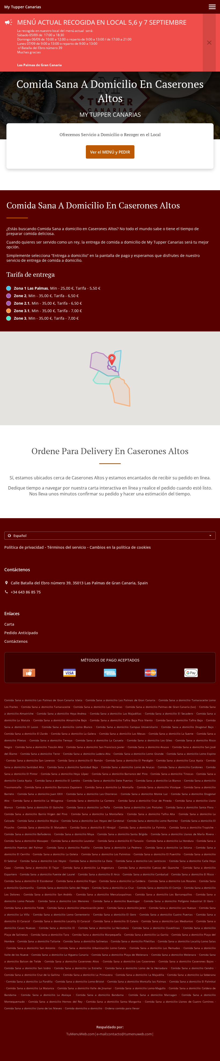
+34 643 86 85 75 (26, 592)
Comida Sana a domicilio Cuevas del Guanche (148, 867)
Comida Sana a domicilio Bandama (100, 995)
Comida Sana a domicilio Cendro (192, 968)
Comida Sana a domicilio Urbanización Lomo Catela (92, 948)
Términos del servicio (66, 547)
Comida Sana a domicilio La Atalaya (46, 995)
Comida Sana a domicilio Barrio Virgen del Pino (35, 814)
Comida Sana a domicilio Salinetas (85, 941)
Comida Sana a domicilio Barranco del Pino (120, 774)
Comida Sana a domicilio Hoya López (65, 774)
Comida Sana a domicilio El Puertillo (157, 854)
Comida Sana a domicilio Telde (24, 908)
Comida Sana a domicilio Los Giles (149, 740)
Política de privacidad (24, 547)
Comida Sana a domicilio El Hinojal (93, 827)
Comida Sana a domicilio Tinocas (172, 774)
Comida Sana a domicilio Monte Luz (144, 794)
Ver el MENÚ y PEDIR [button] (110, 152)
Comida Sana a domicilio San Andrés (48, 894)
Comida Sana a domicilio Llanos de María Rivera (182, 834)
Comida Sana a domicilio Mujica (37, 821)
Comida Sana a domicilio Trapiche (191, 827)
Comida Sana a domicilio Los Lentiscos (141, 861)
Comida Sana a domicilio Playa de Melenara (119, 955)
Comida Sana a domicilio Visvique (159, 787)
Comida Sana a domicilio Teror (40, 754)
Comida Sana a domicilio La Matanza (30, 988)
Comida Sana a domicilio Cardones (180, 767)
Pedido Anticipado (21, 632)
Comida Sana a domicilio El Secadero (169, 713)
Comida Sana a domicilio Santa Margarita (113, 1001)
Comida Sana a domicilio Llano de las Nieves (33, 1008)
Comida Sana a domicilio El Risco (192, 874)
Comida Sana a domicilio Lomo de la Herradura (136, 968)
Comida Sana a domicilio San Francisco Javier (95, 747)
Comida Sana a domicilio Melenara (173, 955)
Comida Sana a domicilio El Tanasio (121, 841)
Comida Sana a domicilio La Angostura (88, 867)
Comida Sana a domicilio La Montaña (109, 787)
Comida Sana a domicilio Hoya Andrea (61, 713)
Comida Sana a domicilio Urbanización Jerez (75, 908)
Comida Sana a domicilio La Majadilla (140, 975)
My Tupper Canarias (22, 6)
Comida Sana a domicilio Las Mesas (122, 733)
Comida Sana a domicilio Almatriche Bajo (60, 720)
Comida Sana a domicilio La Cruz (113, 888)
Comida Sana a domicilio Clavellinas (156, 928)
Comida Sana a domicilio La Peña (88, 807)
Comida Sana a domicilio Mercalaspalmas (103, 894)
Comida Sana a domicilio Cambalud (145, 874)
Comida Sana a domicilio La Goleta (55, 854)
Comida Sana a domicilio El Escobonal (28, 881)
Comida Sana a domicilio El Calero (115, 921)
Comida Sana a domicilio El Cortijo (159, 888)
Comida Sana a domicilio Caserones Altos (72, 961)
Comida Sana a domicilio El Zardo (26, 733)
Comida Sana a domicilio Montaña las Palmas (136, 981)
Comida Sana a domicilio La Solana (168, 847)
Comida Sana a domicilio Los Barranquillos (163, 894)
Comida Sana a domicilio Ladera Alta (87, 754)
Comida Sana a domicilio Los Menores (63, 901)
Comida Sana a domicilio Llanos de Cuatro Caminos (179, 1001)
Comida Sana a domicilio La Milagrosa (38, 800)
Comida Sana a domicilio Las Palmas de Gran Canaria (120, 700)
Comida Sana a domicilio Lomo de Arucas (128, 767)
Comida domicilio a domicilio (84, 1008)
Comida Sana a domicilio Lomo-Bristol (80, 981)
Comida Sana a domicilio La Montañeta (97, 814)
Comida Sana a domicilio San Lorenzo (30, 760)
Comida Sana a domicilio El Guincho (39, 807)
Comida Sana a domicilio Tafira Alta (151, 814)
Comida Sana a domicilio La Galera (73, 733)
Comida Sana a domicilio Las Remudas (155, 948)
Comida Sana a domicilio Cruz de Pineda (144, 800)
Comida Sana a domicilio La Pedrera (117, 847)
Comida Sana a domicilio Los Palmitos (106, 854)
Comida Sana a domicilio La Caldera (122, 881)
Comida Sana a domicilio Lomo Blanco (67, 727)
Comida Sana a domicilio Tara (50, 934)
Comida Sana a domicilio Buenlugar (116, 901)
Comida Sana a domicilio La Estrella (78, 968)
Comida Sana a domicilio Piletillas (133, 941)
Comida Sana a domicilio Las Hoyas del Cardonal (92, 821)
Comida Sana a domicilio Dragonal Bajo (187, 727)
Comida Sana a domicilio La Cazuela (99, 740)
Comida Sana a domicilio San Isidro (27, 968)
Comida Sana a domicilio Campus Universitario (127, 727)
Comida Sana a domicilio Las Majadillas (116, 713)
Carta (9, 624)
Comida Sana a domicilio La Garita (146, 934)
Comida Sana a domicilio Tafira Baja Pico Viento (121, 720)
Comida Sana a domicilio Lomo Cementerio (61, 914)
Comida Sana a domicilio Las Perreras (98, 707)
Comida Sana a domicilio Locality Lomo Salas (187, 941)
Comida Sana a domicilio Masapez (26, 841)
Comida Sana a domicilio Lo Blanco (158, 780)
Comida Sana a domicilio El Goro (114, 914)
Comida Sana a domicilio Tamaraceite (45, 707)
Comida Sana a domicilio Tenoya (51, 740)
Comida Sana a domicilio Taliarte (38, 941)
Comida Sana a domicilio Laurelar (72, 841)
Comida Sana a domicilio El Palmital (192, 981)
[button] (212, 7)
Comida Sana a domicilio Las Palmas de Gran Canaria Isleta (43, 700)
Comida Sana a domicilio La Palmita (142, 827)
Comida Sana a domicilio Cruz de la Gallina (32, 975)
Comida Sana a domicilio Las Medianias (167, 921)
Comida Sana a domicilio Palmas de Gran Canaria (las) (161, 707)
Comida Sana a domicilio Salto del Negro (63, 888)
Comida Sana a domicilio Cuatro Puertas (166, 914)
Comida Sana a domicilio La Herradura (103, 928)
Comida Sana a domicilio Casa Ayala (179, 760)
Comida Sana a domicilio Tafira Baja (179, 720)
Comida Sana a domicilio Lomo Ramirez (152, 821)
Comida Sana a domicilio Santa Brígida (122, 834)
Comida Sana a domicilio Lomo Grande (138, 754)
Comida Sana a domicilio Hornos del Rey (55, 1001)
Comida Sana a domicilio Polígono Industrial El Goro (179, 901)
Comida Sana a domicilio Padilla (68, 847)
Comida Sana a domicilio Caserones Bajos (186, 961)
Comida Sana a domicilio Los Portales (138, 807)
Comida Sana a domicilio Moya (74, 834)
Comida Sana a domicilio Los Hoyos (43, 861)
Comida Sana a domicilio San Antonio (30, 948)
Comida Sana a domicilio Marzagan (153, 995)
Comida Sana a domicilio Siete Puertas (108, 780)
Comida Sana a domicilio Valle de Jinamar (84, 988)
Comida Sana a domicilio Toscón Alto (39, 747)
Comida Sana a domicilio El (57, 928)
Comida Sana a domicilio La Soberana (191, 975)
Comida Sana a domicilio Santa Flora (190, 807)
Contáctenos (16, 641)
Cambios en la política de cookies (120, 547)
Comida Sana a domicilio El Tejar (36, 867)
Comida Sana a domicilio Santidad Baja (72, 767)
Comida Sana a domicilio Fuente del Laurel (47, 874)
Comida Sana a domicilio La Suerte (171, 733)
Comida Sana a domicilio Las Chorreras (92, 794)
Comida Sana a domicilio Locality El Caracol (61, 921)
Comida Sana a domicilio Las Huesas (172, 908)
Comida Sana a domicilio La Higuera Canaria (59, 955)
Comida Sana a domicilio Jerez (126, 908)
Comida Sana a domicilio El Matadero (42, 827)
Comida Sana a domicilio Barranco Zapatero (53, 787)
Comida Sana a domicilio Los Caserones (129, 961)
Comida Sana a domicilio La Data (90, 861)
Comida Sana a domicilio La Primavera (88, 975)
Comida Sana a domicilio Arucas (148, 747)
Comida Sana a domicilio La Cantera (91, 800)
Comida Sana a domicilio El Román (80, 760)
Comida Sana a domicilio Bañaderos (27, 834)
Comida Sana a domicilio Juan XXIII (40, 794)
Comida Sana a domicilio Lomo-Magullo (140, 988)
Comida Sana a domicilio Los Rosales (172, 881)
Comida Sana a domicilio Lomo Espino (191, 754)
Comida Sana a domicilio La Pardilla (29, 981)
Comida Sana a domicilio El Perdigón (129, 760)
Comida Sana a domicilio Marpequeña (96, 934)
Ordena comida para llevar (122, 1008)
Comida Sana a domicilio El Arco (99, 874)
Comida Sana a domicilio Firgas (76, 881)
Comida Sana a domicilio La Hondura (170, 841)
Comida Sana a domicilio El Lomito (57, 780)
